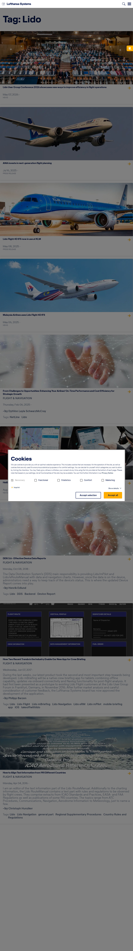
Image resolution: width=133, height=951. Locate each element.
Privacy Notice (107, 473)
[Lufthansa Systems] (16, 3)
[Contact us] (130, 48)
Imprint (17, 487)
